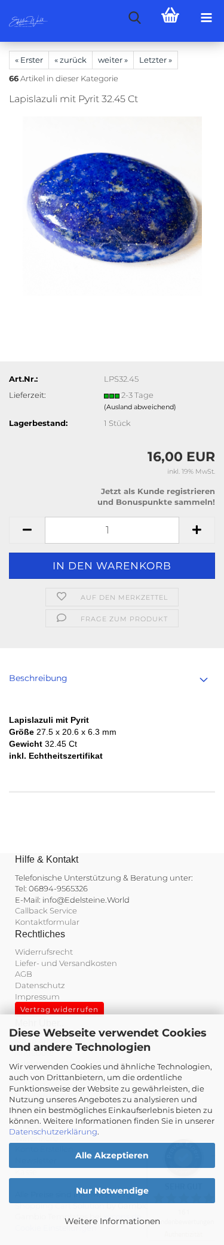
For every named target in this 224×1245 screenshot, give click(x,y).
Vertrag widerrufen (59, 1009)
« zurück (70, 60)
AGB (23, 974)
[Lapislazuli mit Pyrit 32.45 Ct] (112, 205)
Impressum (37, 996)
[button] (27, 530)
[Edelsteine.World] (24, 21)
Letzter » (155, 60)
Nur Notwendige (112, 1190)
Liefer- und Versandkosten (66, 963)
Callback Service (46, 910)
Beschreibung (38, 678)
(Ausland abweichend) (140, 407)
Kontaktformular (47, 922)
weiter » (113, 60)
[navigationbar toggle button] (206, 18)
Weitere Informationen (112, 1221)
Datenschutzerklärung (53, 1131)
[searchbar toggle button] (134, 18)
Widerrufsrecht (44, 951)
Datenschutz (40, 985)
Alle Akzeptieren (112, 1155)
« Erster (29, 60)
